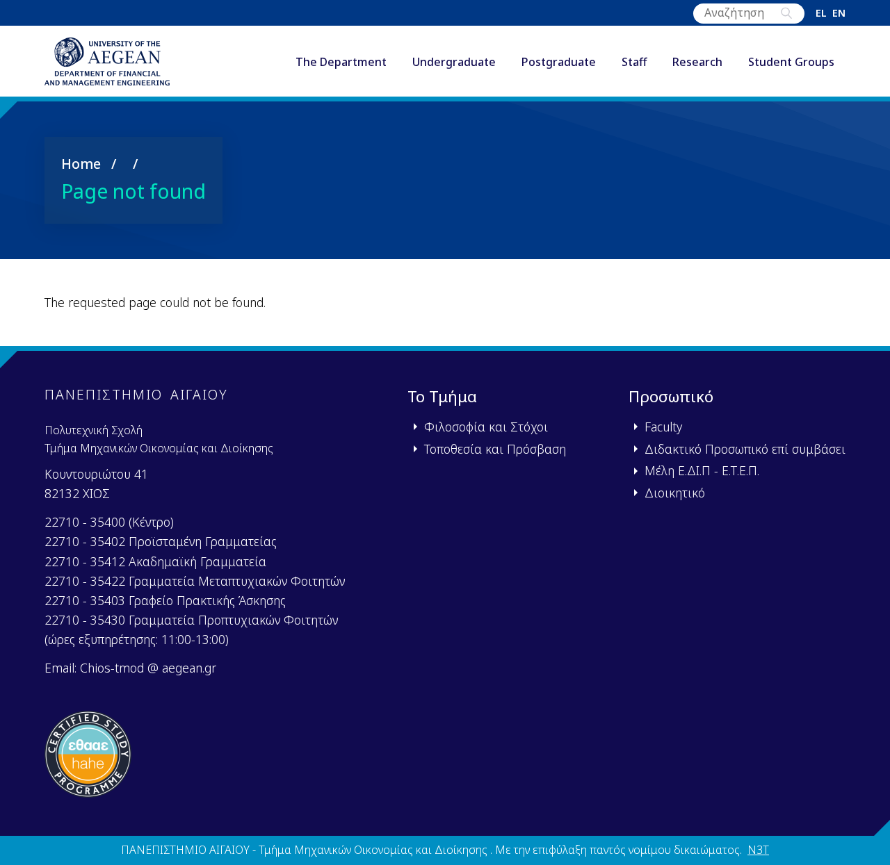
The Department (341, 61)
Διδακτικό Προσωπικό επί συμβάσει (745, 448)
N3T (758, 849)
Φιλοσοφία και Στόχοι (486, 426)
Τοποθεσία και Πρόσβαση (495, 448)
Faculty (663, 426)
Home (81, 163)
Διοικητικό (675, 492)
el (821, 13)
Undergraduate (454, 61)
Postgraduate (558, 61)
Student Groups (791, 61)
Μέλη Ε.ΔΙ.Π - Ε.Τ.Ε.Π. (702, 470)
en (839, 13)
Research (697, 61)
